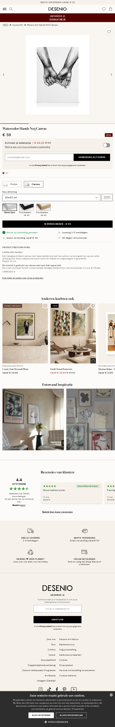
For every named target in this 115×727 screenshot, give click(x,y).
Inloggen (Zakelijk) (46, 680)
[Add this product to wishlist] (109, 31)
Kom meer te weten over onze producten (22, 278)
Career (52, 655)
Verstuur (57, 619)
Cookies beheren (68, 675)
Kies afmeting (9, 191)
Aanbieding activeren (91, 157)
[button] (107, 197)
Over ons (51, 639)
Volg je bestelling (67, 649)
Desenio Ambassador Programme (39, 670)
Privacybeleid (66, 665)
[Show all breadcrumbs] (5, 25)
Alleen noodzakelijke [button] (71, 715)
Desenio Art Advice (68, 639)
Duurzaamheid (48, 660)
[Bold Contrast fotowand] (33, 419)
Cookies (63, 660)
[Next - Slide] (111, 74)
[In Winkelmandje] (93, 360)
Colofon (52, 649)
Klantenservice (66, 644)
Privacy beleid (41, 165)
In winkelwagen (57, 224)
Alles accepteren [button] (41, 715)
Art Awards (50, 675)
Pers (53, 644)
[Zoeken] (11, 9)
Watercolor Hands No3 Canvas (42, 25)
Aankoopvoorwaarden (70, 655)
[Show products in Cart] (110, 9)
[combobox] (111, 694)
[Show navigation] (4, 9)
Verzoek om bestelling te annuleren (77, 670)
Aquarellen (17, 25)
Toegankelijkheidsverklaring (42, 665)
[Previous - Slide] (3, 74)
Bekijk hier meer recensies (57, 512)
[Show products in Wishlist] (104, 9)
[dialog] (57, 709)
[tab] (14, 122)
